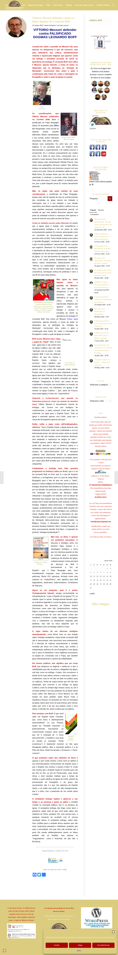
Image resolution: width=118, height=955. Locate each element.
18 (94, 580)
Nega (80, 945)
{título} (79, 950)
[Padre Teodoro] (97, 99)
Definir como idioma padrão (100, 182)
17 (90, 580)
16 (110, 576)
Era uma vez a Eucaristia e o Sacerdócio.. (99, 311)
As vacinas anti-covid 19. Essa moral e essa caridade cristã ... (102, 272)
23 (110, 580)
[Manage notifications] (4, 950)
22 (107, 580)
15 (107, 576)
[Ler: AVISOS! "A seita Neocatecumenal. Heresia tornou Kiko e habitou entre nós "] (91, 283)
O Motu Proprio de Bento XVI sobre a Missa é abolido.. (101, 335)
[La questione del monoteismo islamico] (116, 477)
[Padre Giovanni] (95, 93)
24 (90, 584)
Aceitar (56, 945)
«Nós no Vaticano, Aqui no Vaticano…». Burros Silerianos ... (102, 236)
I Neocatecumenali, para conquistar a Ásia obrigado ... (103, 323)
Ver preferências (103, 945)
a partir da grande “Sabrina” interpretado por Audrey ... (103, 299)
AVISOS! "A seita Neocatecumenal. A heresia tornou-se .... (102, 284)
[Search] (113, 5)
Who (56, 126)
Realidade (52, 25)
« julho (92, 594)
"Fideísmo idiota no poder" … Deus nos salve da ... (102, 362)
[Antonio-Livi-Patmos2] (16, 27)
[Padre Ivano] (94, 86)
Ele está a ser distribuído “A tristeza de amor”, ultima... (103, 260)
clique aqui (72, 319)
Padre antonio (64, 25)
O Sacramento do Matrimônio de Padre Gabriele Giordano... (102, 248)
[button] (113, 932)
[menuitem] (6, 5)
